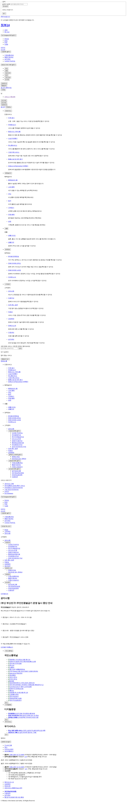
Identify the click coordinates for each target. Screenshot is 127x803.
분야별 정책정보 (13, 256)
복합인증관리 (8, 57)
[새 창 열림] (19, 659)
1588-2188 (12, 754)
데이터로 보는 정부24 (15, 572)
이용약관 (11, 590)
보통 (6, 70)
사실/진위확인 (12, 138)
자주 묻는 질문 (13, 305)
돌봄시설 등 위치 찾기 (15, 159)
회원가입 (9, 87)
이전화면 (4, 647)
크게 (6, 75)
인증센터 (11, 332)
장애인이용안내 (13, 552)
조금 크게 (7, 73)
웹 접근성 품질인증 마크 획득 (14, 797)
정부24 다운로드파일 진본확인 (18, 166)
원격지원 (7, 786)
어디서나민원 (12, 550)
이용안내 (11, 298)
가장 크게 (7, 77)
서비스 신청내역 (9, 97)
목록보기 (10, 647)
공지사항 (11, 291)
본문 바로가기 (5, 16)
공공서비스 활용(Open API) (13, 788)
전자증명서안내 (13, 556)
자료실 (10, 312)
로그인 (3, 87)
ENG (6, 41)
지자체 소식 (12, 277)
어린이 (3, 47)
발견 (9, 201)
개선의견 (7, 566)
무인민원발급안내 (14, 548)
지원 (5, 51)
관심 (9, 194)
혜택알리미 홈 (12, 180)
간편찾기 (11, 207)
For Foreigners (8, 35)
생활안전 (11, 242)
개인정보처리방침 (14, 586)
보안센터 (7, 59)
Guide (6, 44)
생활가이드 (12, 235)
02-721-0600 (20, 754)
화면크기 (8, 64)
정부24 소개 (12, 325)
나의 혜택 (11, 187)
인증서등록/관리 (13, 576)
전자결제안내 (12, 546)
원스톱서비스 (12, 145)
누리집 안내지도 (9, 61)
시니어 (3, 49)
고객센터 (7, 284)
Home (6, 529)
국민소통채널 (8, 651)
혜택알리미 (8, 173)
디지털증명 (8, 704)
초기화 (7, 79)
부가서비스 (8, 721)
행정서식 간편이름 (14, 131)
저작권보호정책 (13, 588)
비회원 (3, 89)
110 (26, 756)
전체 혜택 (11, 214)
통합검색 (3, 85)
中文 (5, 42)
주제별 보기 (12, 125)
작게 (6, 68)
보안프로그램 (12, 584)
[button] (5, 30)
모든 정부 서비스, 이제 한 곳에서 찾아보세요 (15, 346)
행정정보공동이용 (14, 554)
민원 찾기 (11, 118)
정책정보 (7, 249)
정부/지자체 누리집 (14, 270)
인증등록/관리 (9, 55)
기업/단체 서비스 (13, 152)
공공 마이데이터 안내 (15, 558)
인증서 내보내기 (13, 580)
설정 (9, 221)
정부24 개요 (12, 570)
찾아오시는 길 (9, 782)
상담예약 (11, 319)
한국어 (6, 39)
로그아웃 (3, 100)
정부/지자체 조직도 (14, 263)
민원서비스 (8, 111)
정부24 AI (4, 83)
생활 (6, 228)
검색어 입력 (6, 4)
